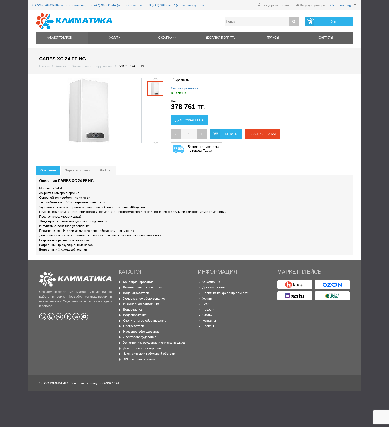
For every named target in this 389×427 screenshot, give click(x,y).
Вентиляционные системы (142, 287)
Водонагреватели (136, 293)
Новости (208, 309)
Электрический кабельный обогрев (149, 353)
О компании (167, 37)
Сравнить (181, 80)
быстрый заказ (263, 134)
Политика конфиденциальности (225, 293)
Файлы (105, 170)
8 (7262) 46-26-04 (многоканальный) (59, 5)
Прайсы (273, 37)
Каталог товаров (59, 37)
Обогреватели (133, 326)
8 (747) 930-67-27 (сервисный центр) (176, 5)
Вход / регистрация (275, 5)
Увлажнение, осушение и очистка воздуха (154, 342)
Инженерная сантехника (141, 304)
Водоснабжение (135, 315)
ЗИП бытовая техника (139, 359)
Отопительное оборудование (144, 320)
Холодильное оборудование (144, 298)
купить (231, 134)
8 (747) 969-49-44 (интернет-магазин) (118, 5)
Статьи (207, 315)
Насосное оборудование (141, 331)
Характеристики (78, 170)
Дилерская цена (189, 120)
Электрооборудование (139, 337)
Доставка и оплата (220, 37)
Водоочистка (132, 309)
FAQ (205, 304)
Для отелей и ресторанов (142, 348)
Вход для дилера (312, 5)
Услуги (114, 37)
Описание (48, 170)
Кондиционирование (138, 282)
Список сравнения (184, 88)
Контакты (325, 37)
